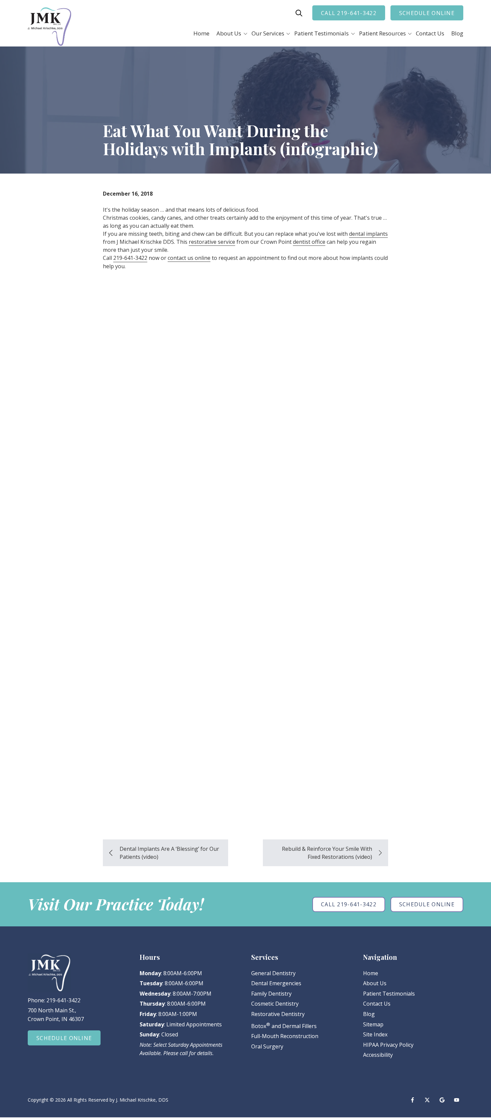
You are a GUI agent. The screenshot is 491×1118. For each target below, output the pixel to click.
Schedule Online (427, 13)
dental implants (368, 233)
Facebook (412, 1100)
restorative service (212, 241)
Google (442, 1100)
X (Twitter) (427, 1100)
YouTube (456, 1100)
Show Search (299, 13)
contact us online (189, 258)
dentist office (309, 241)
